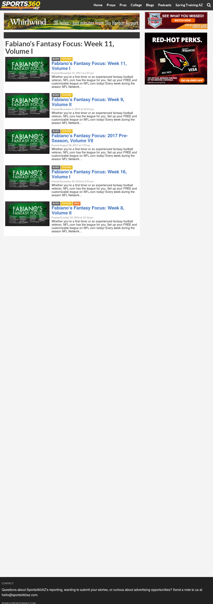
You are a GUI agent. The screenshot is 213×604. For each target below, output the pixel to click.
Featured (66, 59)
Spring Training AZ (189, 5)
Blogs (150, 5)
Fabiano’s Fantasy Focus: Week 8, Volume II (88, 210)
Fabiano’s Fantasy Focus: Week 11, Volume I (89, 65)
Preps (111, 5)
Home (98, 5)
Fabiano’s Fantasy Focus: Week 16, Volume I (89, 174)
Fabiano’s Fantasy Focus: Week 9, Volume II (88, 102)
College (136, 5)
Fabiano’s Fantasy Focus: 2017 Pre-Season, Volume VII (90, 138)
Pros (123, 5)
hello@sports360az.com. (20, 594)
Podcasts (164, 5)
